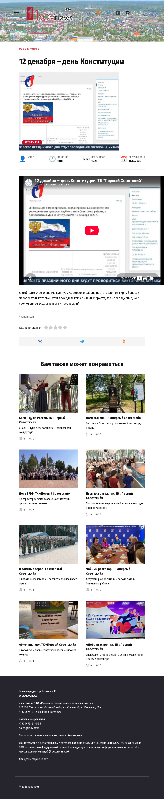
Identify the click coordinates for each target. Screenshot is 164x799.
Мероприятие (32, 142)
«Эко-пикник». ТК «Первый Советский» (47, 645)
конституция (28, 316)
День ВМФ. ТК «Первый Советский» (44, 493)
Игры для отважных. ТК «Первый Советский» (109, 495)
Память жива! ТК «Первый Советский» (113, 418)
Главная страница (29, 49)
